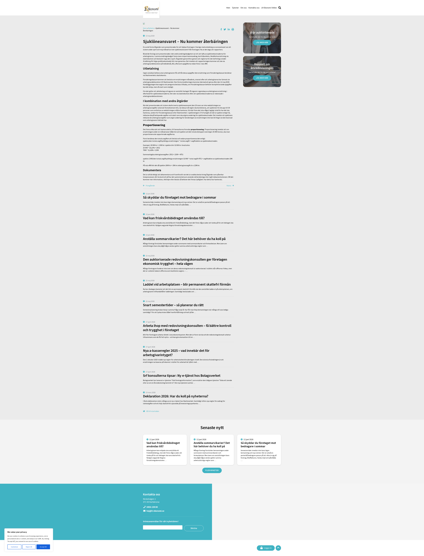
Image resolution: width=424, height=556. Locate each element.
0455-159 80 (152, 507)
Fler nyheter (212, 470)
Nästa (229, 185)
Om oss (243, 8)
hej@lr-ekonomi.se (155, 511)
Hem (228, 8)
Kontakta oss (253, 8)
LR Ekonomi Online (269, 8)
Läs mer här (262, 42)
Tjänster (235, 8)
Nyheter (151, 28)
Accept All (43, 547)
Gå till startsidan (152, 411)
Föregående (150, 185)
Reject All (29, 547)
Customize (14, 547)
